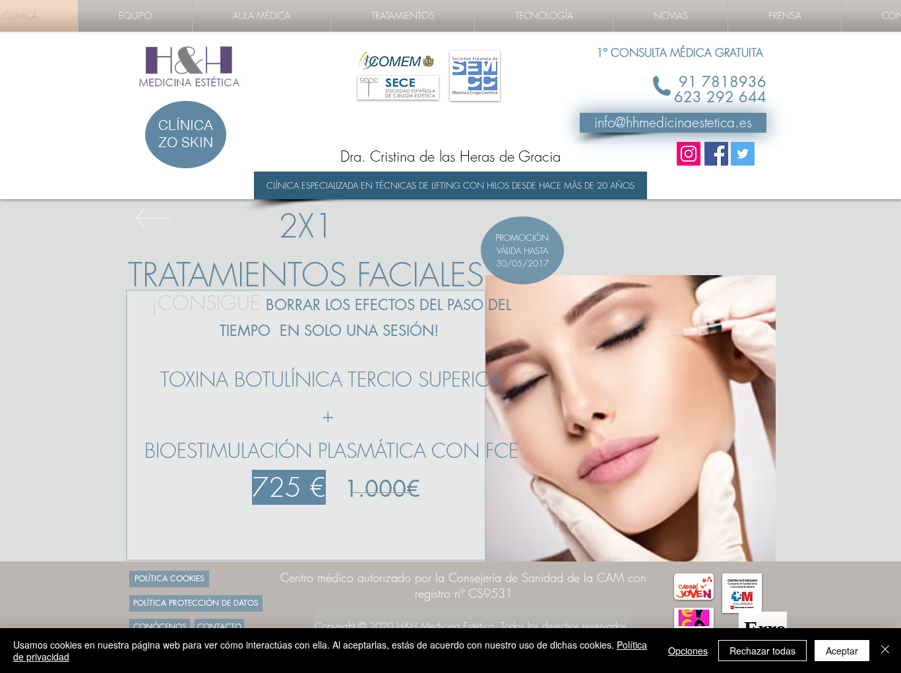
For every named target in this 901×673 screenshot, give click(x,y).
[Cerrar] (885, 650)
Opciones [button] (688, 650)
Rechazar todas (762, 650)
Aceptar (842, 650)
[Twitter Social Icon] (743, 154)
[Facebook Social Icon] (716, 154)
